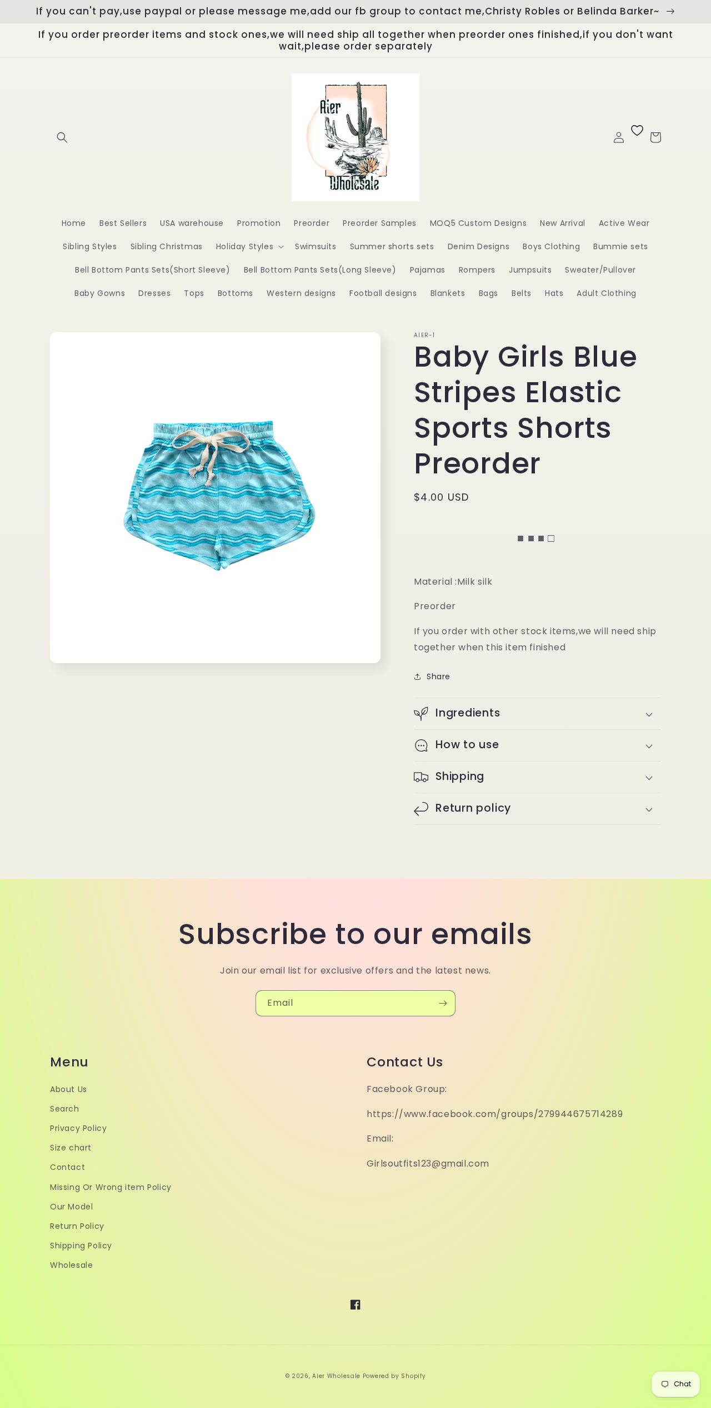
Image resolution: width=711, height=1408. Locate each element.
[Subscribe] (442, 1003)
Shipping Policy (81, 1245)
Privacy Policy (78, 1128)
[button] (62, 137)
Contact (67, 1167)
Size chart (71, 1147)
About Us (68, 1089)
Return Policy (77, 1226)
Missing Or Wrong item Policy (111, 1187)
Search (64, 1108)
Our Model (71, 1206)
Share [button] (438, 676)
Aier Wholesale (336, 1376)
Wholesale (71, 1265)
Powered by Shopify (394, 1376)
